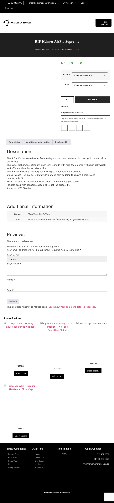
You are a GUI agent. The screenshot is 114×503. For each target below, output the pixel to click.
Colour (66, 74)
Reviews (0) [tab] (62, 142)
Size (67, 84)
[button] (94, 23)
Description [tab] (14, 142)
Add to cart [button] (21, 373)
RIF (85, 118)
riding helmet (78, 118)
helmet (71, 118)
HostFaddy (66, 492)
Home (37, 49)
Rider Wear (45, 49)
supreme (75, 121)
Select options (93, 371)
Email (10, 290)
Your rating (13, 255)
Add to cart (92, 99)
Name (11, 280)
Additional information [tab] (38, 142)
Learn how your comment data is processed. (72, 306)
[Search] (31, 8)
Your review (14, 264)
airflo (66, 118)
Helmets (54, 49)
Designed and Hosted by (53, 492)
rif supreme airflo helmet (95, 118)
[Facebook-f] (65, 8)
